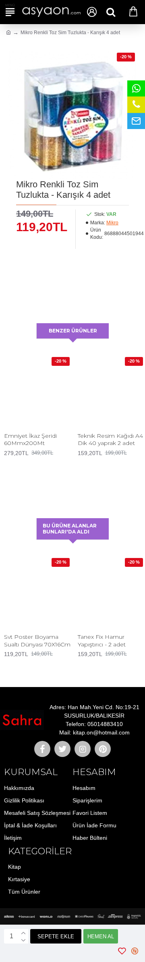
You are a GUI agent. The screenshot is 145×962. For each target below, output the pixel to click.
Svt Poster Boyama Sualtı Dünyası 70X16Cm (37, 640)
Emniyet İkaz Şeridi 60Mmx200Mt (30, 439)
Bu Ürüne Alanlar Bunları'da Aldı (70, 529)
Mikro (112, 223)
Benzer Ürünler (73, 331)
